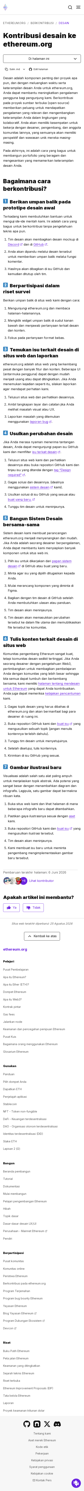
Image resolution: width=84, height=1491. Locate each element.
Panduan (8, 1074)
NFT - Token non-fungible (20, 1111)
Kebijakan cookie (42, 1473)
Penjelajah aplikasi (15, 1096)
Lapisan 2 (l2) (11, 1148)
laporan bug (41, 422)
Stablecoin (10, 1104)
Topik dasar (11, 1216)
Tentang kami (42, 1433)
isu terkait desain (46, 452)
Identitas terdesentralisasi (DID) (23, 1133)
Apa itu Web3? (12, 999)
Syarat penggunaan (42, 1466)
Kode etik (42, 1446)
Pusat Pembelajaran (16, 969)
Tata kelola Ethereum (16, 1395)
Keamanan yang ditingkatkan (21, 1365)
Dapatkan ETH (12, 1089)
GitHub (40, 244)
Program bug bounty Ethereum (23, 1298)
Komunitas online (14, 1268)
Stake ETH (10, 1141)
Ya (14, 907)
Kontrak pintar (12, 1006)
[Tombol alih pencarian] (70, 7)
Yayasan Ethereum (15, 1306)
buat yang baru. (21, 499)
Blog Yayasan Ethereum (20, 1313)
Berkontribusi (42, 23)
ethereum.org (14, 23)
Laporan (8, 1403)
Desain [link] (64, 23)
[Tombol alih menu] (78, 7)
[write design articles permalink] (1, 642)
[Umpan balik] (76, 1483)
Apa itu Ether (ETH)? (16, 984)
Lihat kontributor (41, 881)
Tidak (36, 907)
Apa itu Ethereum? (14, 977)
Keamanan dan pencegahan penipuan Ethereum (34, 1029)
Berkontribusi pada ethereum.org (24, 1283)
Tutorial (8, 1178)
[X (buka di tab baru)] (47, 1424)
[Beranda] (5, 7)
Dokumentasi (11, 1186)
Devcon (9, 1328)
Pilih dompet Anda (14, 1081)
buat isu (64, 724)
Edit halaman (38, 69)
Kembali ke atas (45, 936)
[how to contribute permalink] (1, 185)
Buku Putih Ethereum (16, 1351)
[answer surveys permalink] (1, 289)
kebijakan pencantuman (62, 693)
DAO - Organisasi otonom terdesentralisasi (30, 1126)
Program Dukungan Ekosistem (24, 1320)
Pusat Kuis (9, 1036)
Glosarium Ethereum (16, 1051)
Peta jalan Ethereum (16, 1358)
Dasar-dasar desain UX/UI (19, 1223)
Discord (15, 244)
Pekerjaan (42, 1453)
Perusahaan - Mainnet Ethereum (25, 1231)
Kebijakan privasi (42, 1460)
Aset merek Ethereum (42, 1440)
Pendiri (7, 1238)
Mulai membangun (14, 1193)
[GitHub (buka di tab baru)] (26, 1424)
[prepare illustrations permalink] (1, 767)
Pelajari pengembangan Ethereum (25, 1201)
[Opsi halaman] (24, 69)
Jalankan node (12, 1021)
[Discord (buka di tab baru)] (57, 1424)
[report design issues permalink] (1, 353)
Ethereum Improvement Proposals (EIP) (28, 1388)
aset (72, 816)
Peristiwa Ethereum (15, 1276)
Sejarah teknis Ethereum (18, 1373)
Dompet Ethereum (14, 991)
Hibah (7, 1208)
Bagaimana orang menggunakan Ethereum (30, 1044)
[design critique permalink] (1, 205)
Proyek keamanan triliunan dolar (24, 1410)
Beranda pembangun (16, 1171)
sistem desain (41, 487)
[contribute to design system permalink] (1, 522)
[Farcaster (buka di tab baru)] (36, 1424)
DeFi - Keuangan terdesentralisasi (24, 1119)
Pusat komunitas (13, 1261)
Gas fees (9, 1014)
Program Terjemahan (16, 1291)
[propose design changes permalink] (1, 434)
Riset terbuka (11, 1380)
